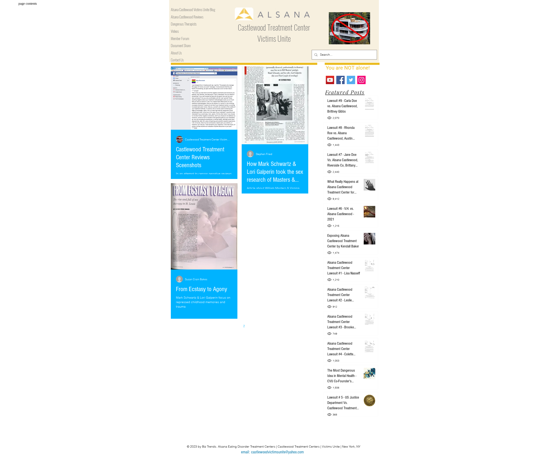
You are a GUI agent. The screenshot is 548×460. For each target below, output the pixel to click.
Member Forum (180, 38)
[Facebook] (340, 80)
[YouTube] (330, 80)
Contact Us (177, 60)
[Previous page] (226, 326)
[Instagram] (361, 80)
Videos (175, 31)
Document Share (181, 45)
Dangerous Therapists (184, 24)
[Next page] (253, 326)
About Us (176, 53)
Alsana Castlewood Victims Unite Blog (193, 9)
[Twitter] (351, 80)
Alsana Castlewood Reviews (187, 17)
